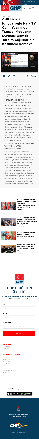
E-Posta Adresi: (7, 322)
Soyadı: (5, 313)
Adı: (4, 305)
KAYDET (18, 333)
